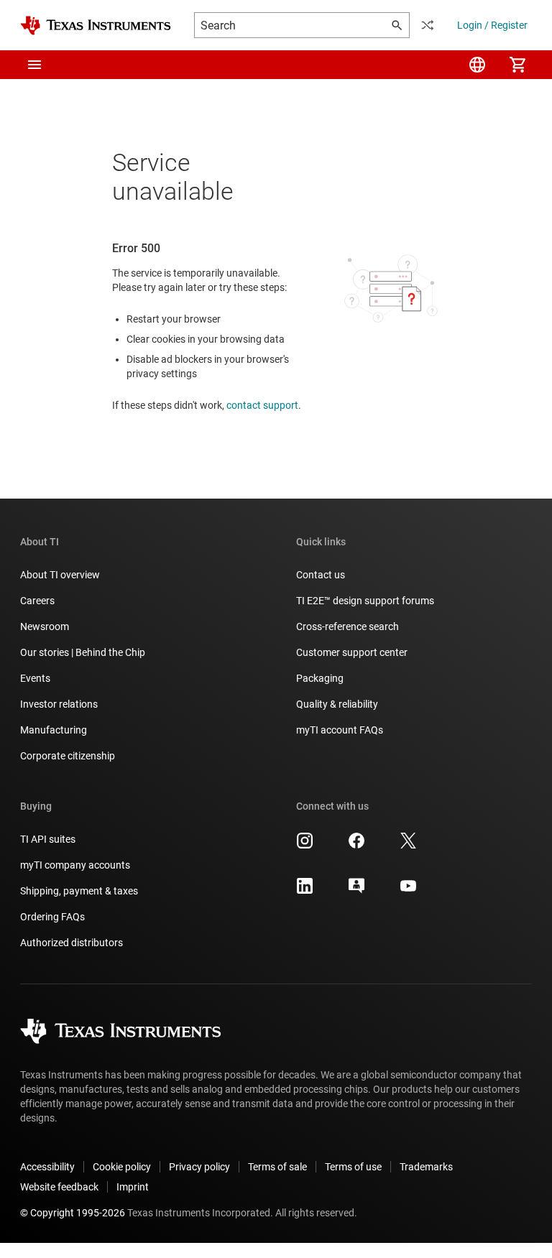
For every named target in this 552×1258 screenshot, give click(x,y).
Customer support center (352, 652)
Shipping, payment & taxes (79, 891)
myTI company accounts (75, 865)
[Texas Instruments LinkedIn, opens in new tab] (304, 891)
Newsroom (44, 626)
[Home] (95, 25)
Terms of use (353, 1167)
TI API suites (47, 839)
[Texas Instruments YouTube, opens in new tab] (408, 891)
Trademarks (426, 1167)
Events (35, 678)
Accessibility (47, 1167)
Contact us (320, 575)
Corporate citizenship (67, 756)
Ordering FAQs (52, 916)
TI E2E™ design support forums (365, 600)
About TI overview (60, 575)
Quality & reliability (337, 704)
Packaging (320, 678)
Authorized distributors (71, 942)
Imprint (132, 1187)
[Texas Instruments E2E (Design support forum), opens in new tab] (356, 891)
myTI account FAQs (339, 730)
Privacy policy (199, 1167)
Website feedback (59, 1187)
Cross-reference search (347, 626)
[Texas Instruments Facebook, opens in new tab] (356, 845)
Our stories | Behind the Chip (82, 652)
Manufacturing (53, 730)
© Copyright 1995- (72, 1212)
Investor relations (59, 704)
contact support (262, 405)
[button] (34, 64)
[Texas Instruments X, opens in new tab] (408, 845)
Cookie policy (122, 1167)
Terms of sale (277, 1167)
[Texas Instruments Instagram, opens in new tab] (304, 845)
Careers (37, 600)
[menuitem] (477, 64)
